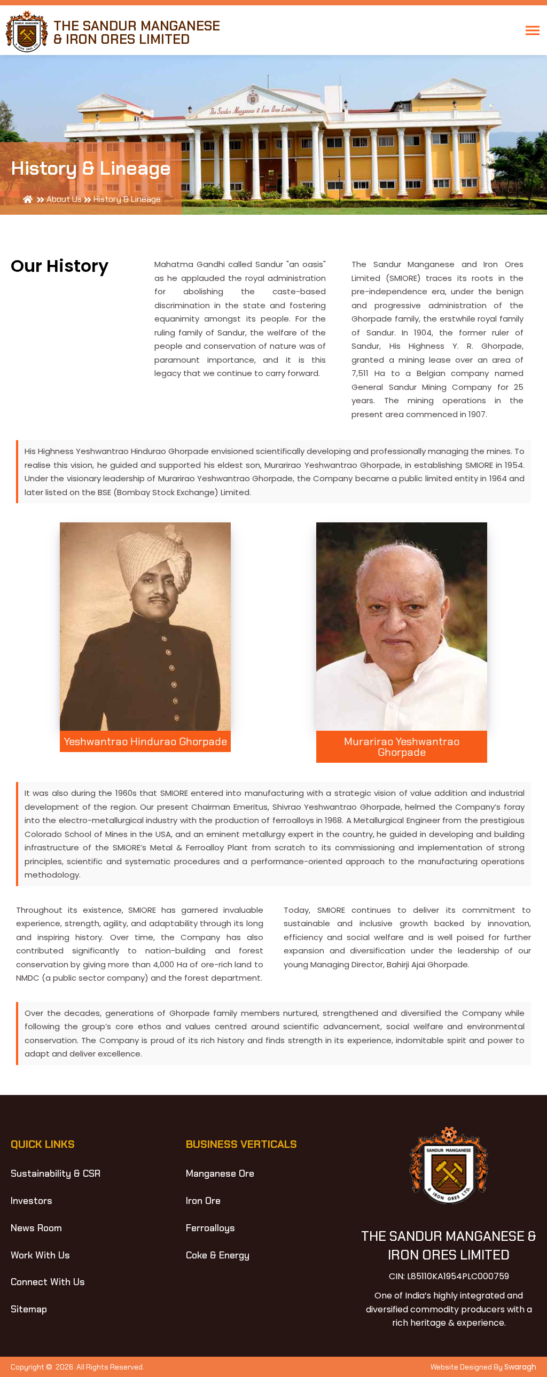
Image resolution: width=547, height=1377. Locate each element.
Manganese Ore (220, 1173)
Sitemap (29, 1309)
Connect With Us (48, 1282)
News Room (36, 1228)
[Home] (28, 199)
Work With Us (40, 1255)
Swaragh (520, 1367)
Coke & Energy (217, 1255)
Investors (31, 1200)
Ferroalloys (210, 1228)
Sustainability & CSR (55, 1173)
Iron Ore (203, 1200)
